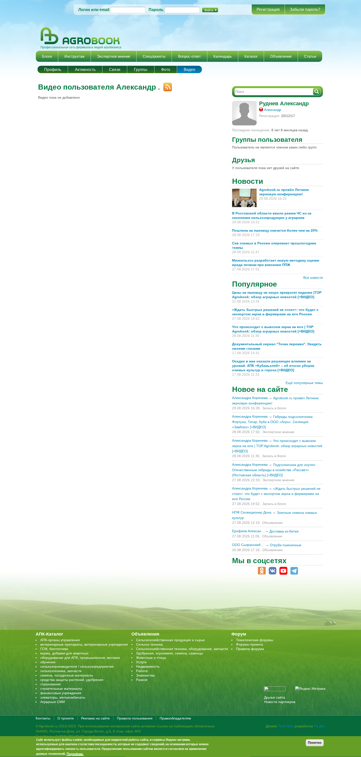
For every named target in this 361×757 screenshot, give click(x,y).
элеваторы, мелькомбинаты (62, 697)
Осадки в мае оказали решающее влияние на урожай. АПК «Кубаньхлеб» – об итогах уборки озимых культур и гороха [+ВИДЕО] (273, 365)
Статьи (310, 56)
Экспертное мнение (113, 56)
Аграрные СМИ (52, 702)
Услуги (141, 662)
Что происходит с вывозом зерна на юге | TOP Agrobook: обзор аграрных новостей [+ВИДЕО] (277, 446)
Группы (140, 69)
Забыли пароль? (305, 9)
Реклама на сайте (95, 718)
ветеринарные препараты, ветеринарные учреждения (84, 644)
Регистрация (268, 9)
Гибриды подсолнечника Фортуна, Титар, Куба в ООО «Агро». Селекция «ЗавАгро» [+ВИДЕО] (272, 422)
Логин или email (93, 10)
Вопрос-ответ (189, 56)
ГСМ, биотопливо (54, 649)
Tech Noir (285, 726)
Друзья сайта (274, 697)
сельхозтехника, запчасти (61, 671)
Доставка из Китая (284, 531)
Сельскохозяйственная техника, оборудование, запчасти (182, 649)
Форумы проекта (249, 644)
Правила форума (250, 649)
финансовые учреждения (60, 693)
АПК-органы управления (60, 640)
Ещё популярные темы (304, 383)
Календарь (222, 56)
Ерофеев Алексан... (248, 531)
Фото (165, 69)
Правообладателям (175, 718)
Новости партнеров (279, 702)
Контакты (43, 718)
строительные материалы (61, 689)
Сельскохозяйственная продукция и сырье (170, 640)
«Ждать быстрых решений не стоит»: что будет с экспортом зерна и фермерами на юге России (276, 494)
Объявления (281, 56)
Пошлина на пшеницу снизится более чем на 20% (275, 230)
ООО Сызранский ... (248, 545)
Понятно (314, 742)
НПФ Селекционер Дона (251, 512)
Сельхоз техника (149, 644)
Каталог (251, 56)
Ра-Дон (319, 726)
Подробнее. (75, 754)
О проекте (65, 718)
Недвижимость (148, 666)
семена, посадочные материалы (66, 675)
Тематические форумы (254, 640)
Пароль (156, 10)
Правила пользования (135, 718)
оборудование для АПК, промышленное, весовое (80, 658)
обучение (48, 662)
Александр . (273, 110)
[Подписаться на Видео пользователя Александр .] (166, 85)
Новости (247, 181)
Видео (189, 69)
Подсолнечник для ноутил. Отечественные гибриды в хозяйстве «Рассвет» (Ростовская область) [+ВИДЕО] (274, 470)
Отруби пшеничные (285, 545)
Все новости (313, 277)
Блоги (47, 56)
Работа (142, 671)
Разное (142, 680)
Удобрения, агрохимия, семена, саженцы (169, 653)
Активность (85, 69)
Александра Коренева (250, 398)
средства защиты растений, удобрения (71, 680)
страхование (50, 684)
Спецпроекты (154, 56)
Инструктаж (74, 56)
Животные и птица (151, 658)
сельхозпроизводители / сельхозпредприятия (77, 666)
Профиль (52, 69)
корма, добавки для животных (64, 653)
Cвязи (114, 69)
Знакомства (145, 675)
